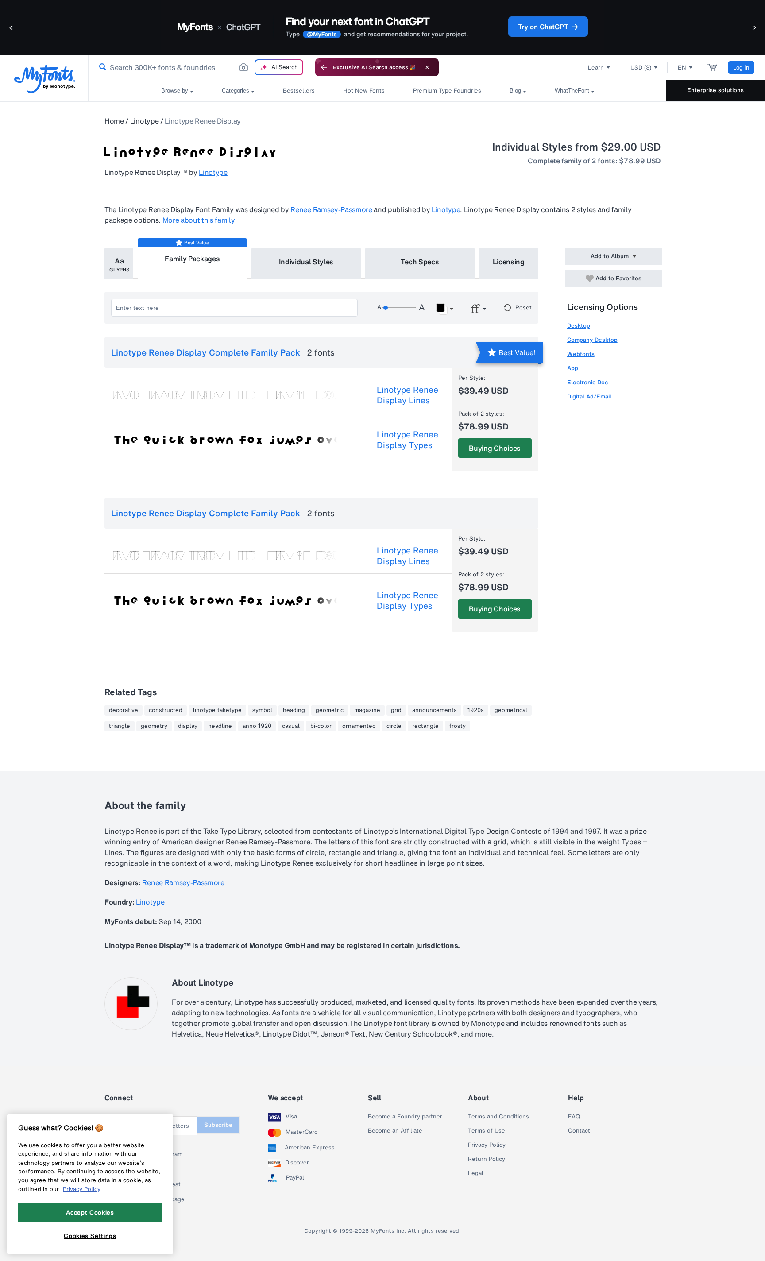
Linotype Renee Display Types (407, 439)
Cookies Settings (90, 1235)
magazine (367, 710)
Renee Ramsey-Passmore (331, 209)
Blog (515, 90)
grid (396, 710)
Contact (579, 1130)
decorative (123, 710)
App (572, 368)
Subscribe (218, 1125)
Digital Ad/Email (589, 396)
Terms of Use (486, 1130)
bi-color (321, 726)
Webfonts (581, 354)
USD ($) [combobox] (640, 67)
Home (114, 121)
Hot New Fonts (364, 90)
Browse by (174, 90)
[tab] (118, 263)
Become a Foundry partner (405, 1116)
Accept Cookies (90, 1212)
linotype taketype (217, 710)
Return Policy (486, 1159)
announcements (434, 710)
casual (291, 726)
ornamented (359, 726)
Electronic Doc (587, 382)
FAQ (574, 1116)
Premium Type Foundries (447, 90)
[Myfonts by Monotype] (44, 78)
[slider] (399, 307)
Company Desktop (592, 340)
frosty (457, 726)
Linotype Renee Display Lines (407, 394)
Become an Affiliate (395, 1130)
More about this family (198, 220)
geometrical (511, 710)
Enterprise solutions (715, 90)
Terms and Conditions (498, 1116)
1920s (476, 710)
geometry (154, 726)
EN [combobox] (682, 67)
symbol (262, 710)
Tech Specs (420, 261)
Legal (475, 1173)
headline (220, 726)
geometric (330, 710)
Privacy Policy (487, 1145)
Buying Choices (495, 448)
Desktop (578, 325)
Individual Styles (306, 261)
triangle (119, 726)
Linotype (144, 121)
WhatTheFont (572, 90)
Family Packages (192, 258)
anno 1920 (257, 726)
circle (394, 726)
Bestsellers (299, 90)
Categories (235, 90)
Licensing (509, 261)
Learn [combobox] (596, 67)
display (187, 726)
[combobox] (198, 67)
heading (294, 710)
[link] (101, 67)
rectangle (425, 726)
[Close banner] (427, 67)
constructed (165, 710)
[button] (11, 27)
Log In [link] (741, 67)
